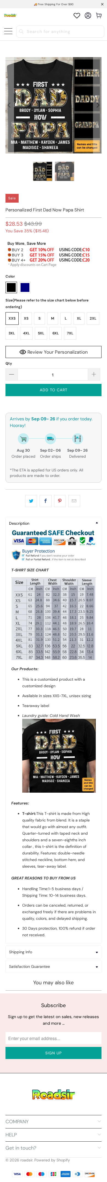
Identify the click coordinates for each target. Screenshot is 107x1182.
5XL (41, 333)
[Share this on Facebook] (45, 501)
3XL (12, 333)
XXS (12, 318)
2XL (93, 318)
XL (79, 318)
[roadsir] (10, 15)
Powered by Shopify (52, 1160)
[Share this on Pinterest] (60, 501)
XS (26, 318)
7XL (70, 333)
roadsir (26, 1160)
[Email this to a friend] (74, 501)
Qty (8, 363)
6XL (55, 333)
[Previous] (9, 105)
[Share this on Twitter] (31, 501)
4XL (26, 333)
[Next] (97, 105)
